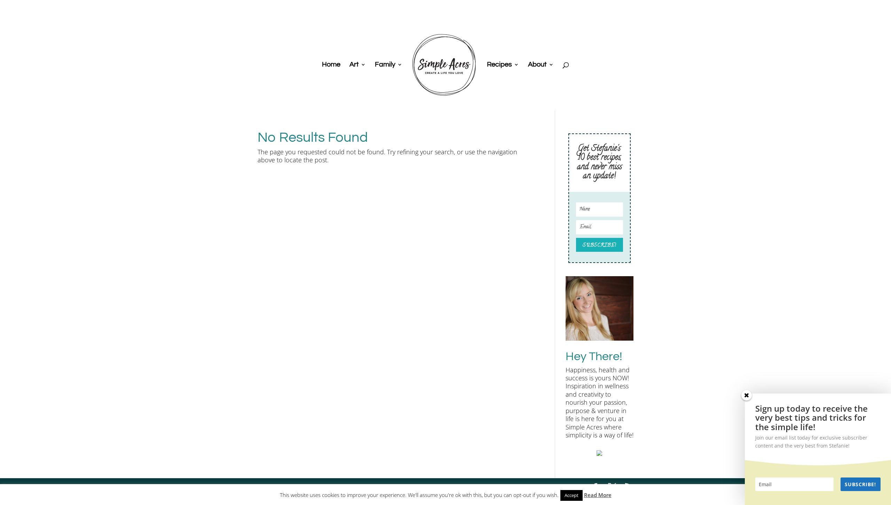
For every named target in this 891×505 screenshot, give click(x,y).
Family (385, 65)
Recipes (499, 65)
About (537, 65)
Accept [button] (571, 495)
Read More (598, 494)
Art (354, 65)
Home (331, 65)
